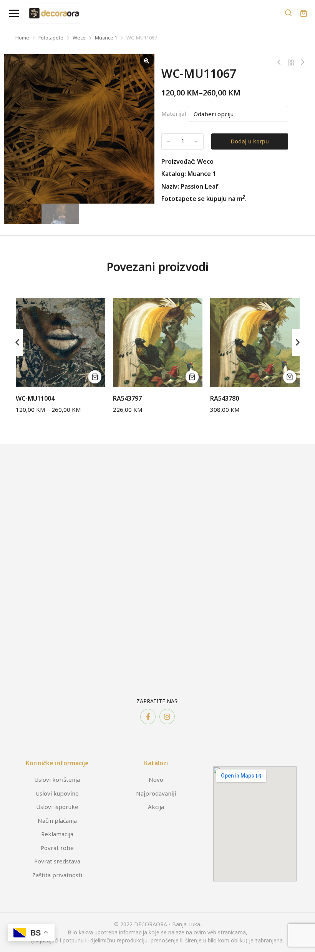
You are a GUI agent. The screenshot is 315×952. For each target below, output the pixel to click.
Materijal (173, 113)
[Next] (300, 62)
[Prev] (280, 62)
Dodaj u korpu (250, 141)
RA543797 (127, 398)
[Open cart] (303, 13)
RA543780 (224, 398)
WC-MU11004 (35, 398)
